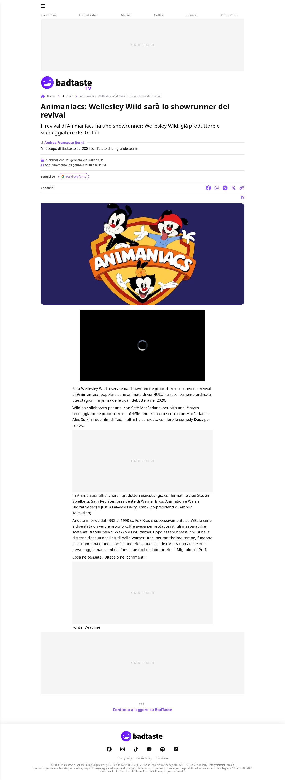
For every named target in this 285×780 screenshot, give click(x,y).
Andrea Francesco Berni (64, 142)
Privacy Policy (124, 758)
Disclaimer (162, 758)
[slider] (138, 377)
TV (242, 197)
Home (51, 96)
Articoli (67, 96)
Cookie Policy (144, 758)
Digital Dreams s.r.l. (99, 765)
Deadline (92, 627)
